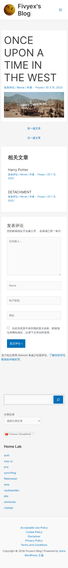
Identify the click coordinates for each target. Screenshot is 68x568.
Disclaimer (34, 536)
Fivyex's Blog (29, 9)
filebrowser (10, 478)
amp (6, 484)
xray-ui (8, 461)
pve (6, 466)
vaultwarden (11, 490)
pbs (6, 496)
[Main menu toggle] (60, 10)
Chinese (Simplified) (19, 434)
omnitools (10, 501)
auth (6, 455)
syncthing (10, 472)
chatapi (8, 507)
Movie (20, 87)
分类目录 (9, 414)
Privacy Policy (34, 540)
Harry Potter (18, 170)
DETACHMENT (20, 192)
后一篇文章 (34, 137)
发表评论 (9, 87)
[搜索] (58, 400)
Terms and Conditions (34, 544)
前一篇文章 (34, 128)
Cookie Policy (34, 532)
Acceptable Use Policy (34, 527)
